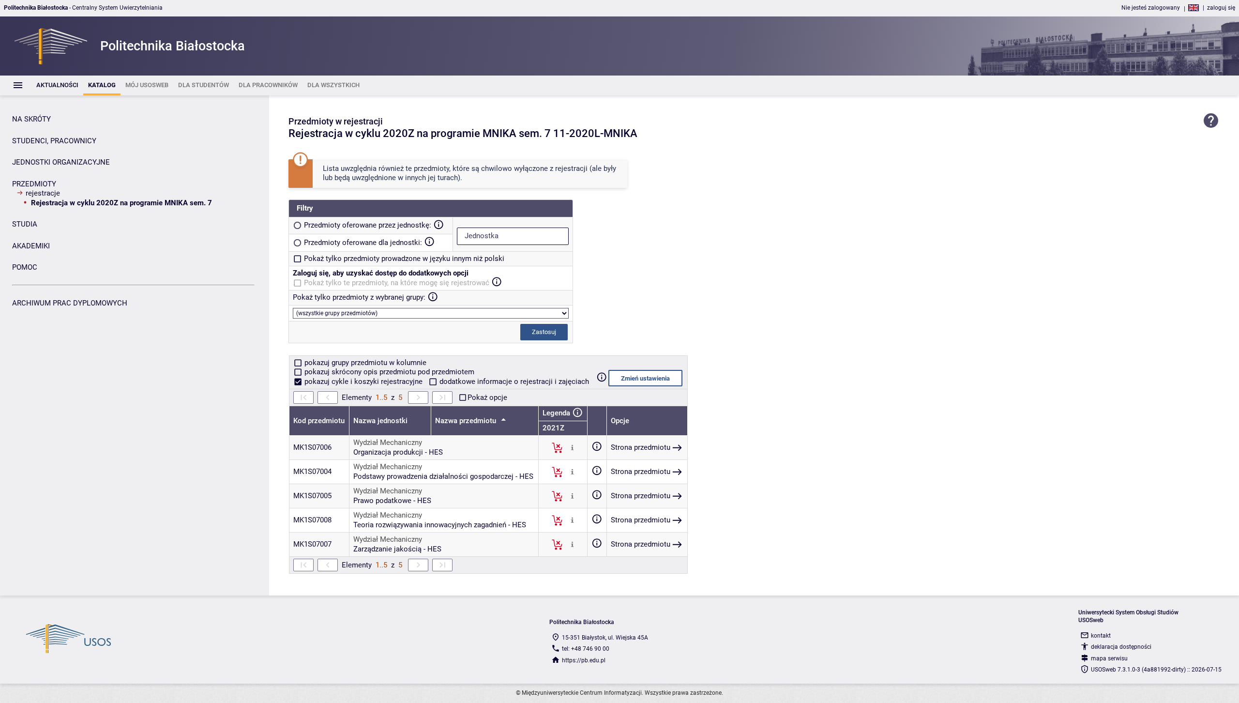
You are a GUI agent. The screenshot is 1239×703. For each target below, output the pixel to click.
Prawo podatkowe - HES (392, 500)
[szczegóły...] (572, 447)
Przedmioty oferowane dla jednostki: (363, 242)
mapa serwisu (1109, 658)
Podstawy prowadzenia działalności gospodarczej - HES (443, 476)
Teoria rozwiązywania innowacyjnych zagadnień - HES (439, 524)
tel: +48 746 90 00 (585, 648)
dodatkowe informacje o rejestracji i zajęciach (513, 381)
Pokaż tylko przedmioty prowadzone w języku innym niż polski (404, 258)
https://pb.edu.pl (583, 660)
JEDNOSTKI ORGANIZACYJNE (61, 162)
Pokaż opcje (487, 397)
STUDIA (24, 224)
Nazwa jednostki (380, 420)
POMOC (24, 267)
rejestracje (43, 193)
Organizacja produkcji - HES (398, 452)
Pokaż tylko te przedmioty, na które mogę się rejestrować (396, 282)
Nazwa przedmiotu (466, 420)
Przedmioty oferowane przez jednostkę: (367, 225)
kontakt (1101, 635)
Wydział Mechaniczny (387, 442)
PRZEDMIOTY (34, 184)
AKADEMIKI (31, 246)
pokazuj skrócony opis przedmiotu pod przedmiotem (388, 371)
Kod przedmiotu (319, 420)
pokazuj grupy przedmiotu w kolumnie (364, 362)
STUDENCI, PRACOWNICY (54, 141)
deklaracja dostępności (1121, 646)
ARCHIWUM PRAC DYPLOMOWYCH (69, 303)
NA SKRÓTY (31, 119)
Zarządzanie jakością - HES (397, 549)
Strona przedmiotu (640, 447)
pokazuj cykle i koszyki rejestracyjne (363, 381)
